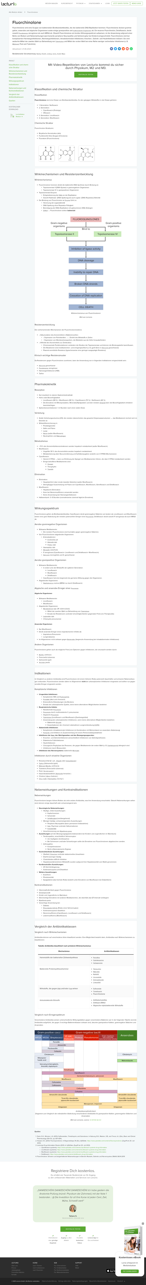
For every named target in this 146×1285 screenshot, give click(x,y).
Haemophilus (47, 547)
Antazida (102, 403)
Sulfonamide (97, 989)
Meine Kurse (136, 3)
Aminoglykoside (98, 980)
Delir (49, 826)
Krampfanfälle (51, 829)
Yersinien (42, 662)
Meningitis (75, 751)
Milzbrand (15, 44)
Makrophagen (61, 436)
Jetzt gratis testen (120, 3)
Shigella (58, 761)
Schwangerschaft (44, 893)
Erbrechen (53, 854)
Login (107, 3)
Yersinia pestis (48, 771)
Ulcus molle (43, 779)
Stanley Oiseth (41, 54)
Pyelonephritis (64, 697)
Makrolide (96, 972)
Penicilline (96, 958)
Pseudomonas (23, 33)
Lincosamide (97, 977)
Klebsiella (50, 542)
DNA (60, 195)
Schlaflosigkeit (52, 818)
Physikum (79, 3)
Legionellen (47, 616)
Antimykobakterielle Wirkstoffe (50, 1000)
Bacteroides (71, 639)
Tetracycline (97, 969)
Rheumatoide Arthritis (50, 908)
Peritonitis (46, 733)
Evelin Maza (61, 54)
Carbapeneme (97, 963)
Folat (70, 989)
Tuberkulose (59, 41)
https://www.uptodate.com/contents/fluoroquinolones (104, 1141)
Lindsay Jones (51, 54)
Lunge (45, 431)
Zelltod (45, 211)
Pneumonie (89, 517)
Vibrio (48, 776)
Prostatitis (46, 699)
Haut (52, 735)
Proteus (50, 545)
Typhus (41, 373)
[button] (85, 75)
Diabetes (46, 905)
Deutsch (120, 1281)
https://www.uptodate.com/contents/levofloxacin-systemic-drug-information (81, 1150)
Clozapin (50, 464)
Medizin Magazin (51, 3)
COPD (97, 725)
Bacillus (41, 655)
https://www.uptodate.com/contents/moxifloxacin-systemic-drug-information (81, 1152)
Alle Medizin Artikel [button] (15, 12)
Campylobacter (71, 761)
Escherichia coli (52, 540)
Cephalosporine (112, 746)
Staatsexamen (94, 3)
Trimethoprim (97, 991)
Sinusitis (58, 722)
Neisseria (105, 348)
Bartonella (59, 774)
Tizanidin (50, 469)
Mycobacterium (48, 609)
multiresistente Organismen (82, 31)
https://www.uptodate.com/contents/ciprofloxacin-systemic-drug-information (82, 1147)
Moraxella (46, 550)
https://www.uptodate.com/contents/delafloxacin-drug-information (71, 1154)
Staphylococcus (48, 583)
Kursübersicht (67, 3)
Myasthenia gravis (66, 831)
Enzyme (67, 200)
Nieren (45, 433)
